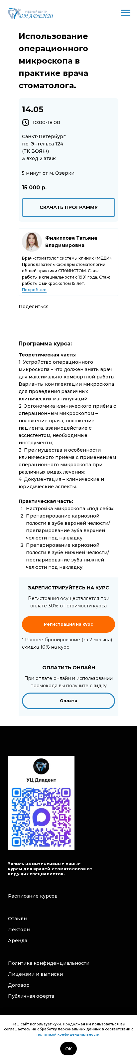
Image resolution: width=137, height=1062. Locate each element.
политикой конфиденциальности (68, 1034)
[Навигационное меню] (125, 13)
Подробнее (34, 289)
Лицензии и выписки (35, 974)
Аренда (17, 941)
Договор (19, 985)
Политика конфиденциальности (48, 963)
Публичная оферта (31, 996)
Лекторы (19, 930)
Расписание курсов (33, 896)
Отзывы (17, 919)
